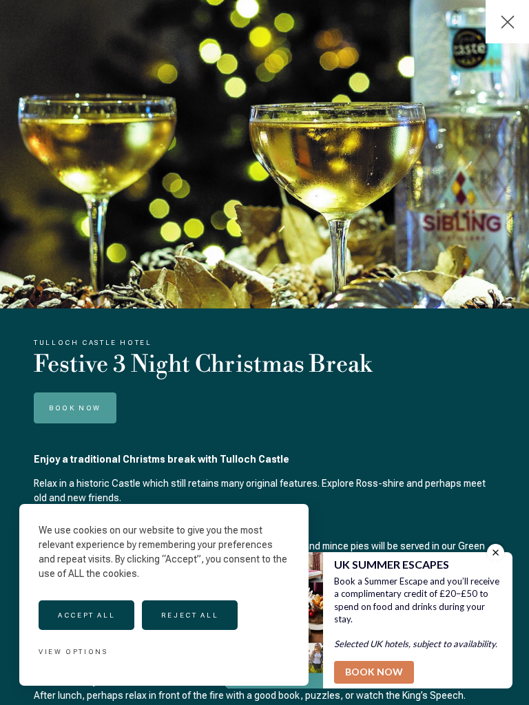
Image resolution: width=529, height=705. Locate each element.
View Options (73, 651)
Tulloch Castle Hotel (93, 342)
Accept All (86, 615)
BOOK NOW (75, 408)
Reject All (189, 615)
